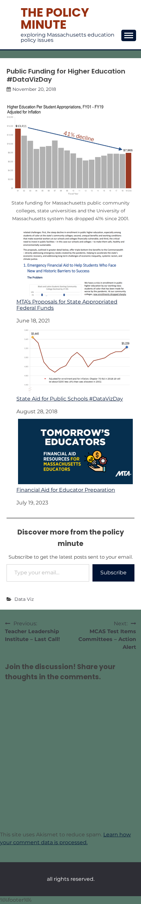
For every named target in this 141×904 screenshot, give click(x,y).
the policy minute (55, 18)
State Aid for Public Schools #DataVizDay (69, 399)
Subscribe (113, 572)
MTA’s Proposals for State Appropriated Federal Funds (66, 305)
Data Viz (24, 599)
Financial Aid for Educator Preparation (65, 490)
